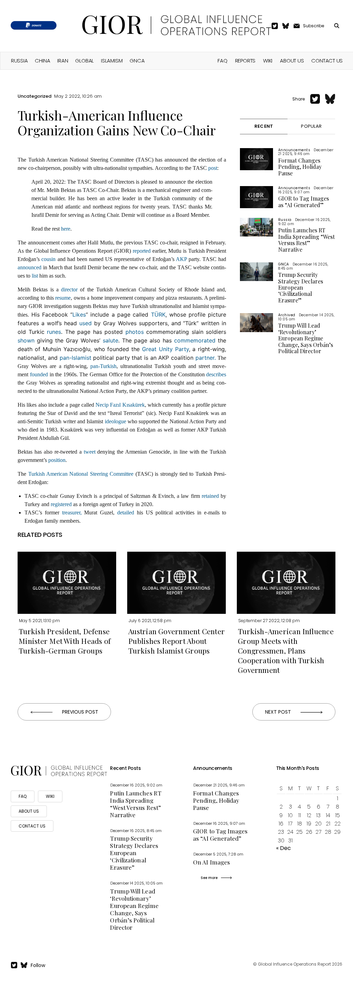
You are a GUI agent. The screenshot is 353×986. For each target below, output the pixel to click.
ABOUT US (29, 811)
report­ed (142, 251)
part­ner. (206, 357)
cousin (48, 259)
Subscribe (313, 26)
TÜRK (158, 314)
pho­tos (134, 331)
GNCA (137, 60)
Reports (245, 60)
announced (29, 267)
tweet (89, 452)
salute (110, 340)
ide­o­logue (115, 421)
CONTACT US (32, 826)
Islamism (111, 60)
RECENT (263, 126)
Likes (79, 314)
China (42, 60)
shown (26, 340)
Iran (62, 60)
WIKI (50, 796)
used (85, 323)
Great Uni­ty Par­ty (165, 349)
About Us (292, 60)
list (35, 276)
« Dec (283, 848)
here (65, 229)
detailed (127, 512)
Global (84, 60)
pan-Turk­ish (103, 366)
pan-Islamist (75, 357)
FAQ (222, 60)
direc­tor (69, 289)
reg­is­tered (61, 504)
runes (54, 331)
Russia (19, 60)
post (212, 168)
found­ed (39, 374)
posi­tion (56, 460)
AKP (181, 259)
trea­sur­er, (72, 512)
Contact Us (327, 60)
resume (63, 298)
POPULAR (311, 126)
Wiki (267, 60)
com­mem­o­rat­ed (194, 340)
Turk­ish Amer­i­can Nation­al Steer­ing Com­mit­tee (81, 474)
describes (216, 374)
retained (211, 496)
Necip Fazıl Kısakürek (120, 405)
